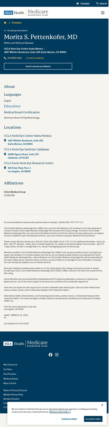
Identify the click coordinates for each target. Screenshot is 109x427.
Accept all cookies (93, 419)
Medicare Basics (10, 378)
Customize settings (69, 418)
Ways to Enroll (9, 383)
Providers (16, 22)
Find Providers (9, 374)
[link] (50, 354)
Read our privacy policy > (60, 412)
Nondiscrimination (11, 398)
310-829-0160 (14, 57)
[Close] (102, 405)
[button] (83, 3)
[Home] (5, 22)
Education (12, 106)
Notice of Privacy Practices (15, 390)
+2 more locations (35, 57)
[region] (57, 413)
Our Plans (7, 369)
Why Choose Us (10, 364)
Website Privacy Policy (13, 394)
